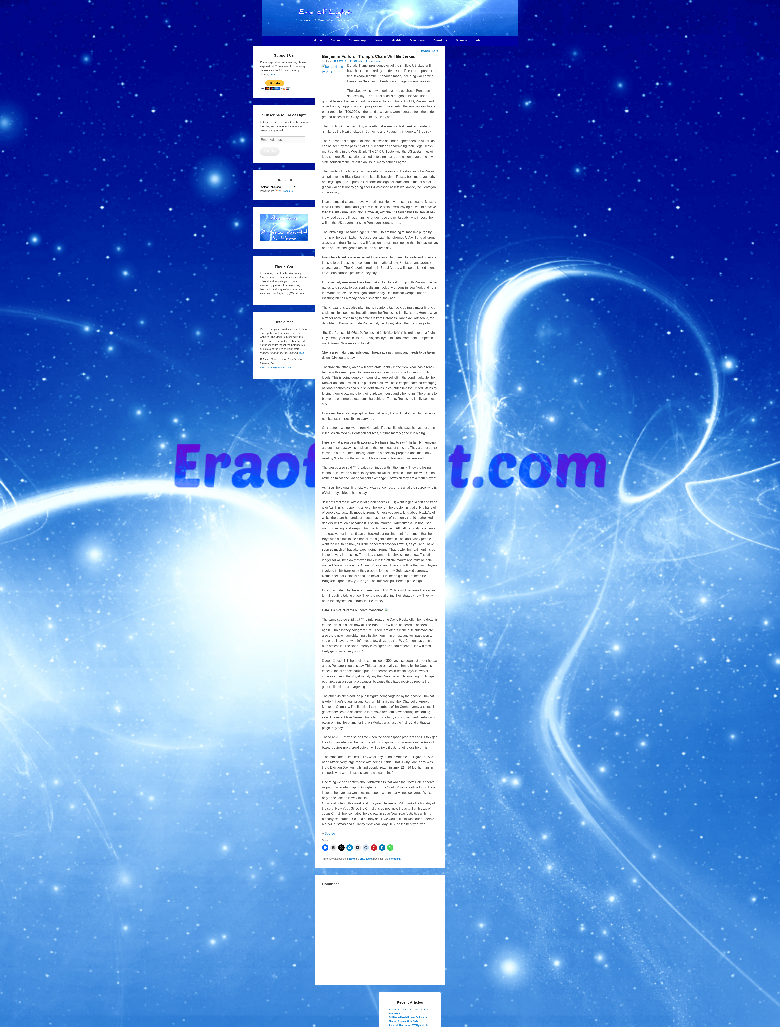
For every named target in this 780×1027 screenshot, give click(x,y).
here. (273, 74)
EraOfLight (356, 61)
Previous (423, 50)
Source (330, 833)
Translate (287, 191)
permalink (395, 858)
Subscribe (270, 151)
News (352, 858)
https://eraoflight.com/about (276, 367)
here (301, 352)
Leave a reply (374, 61)
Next (436, 50)
